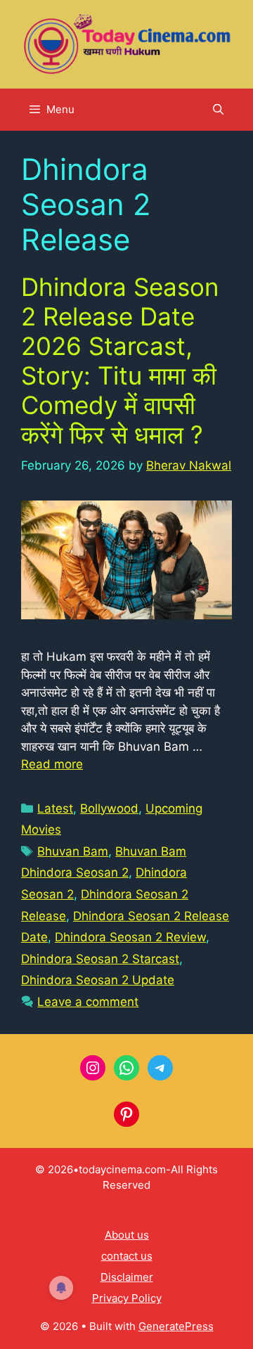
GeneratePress (176, 1326)
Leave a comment (87, 1002)
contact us (127, 1256)
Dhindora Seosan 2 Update (97, 980)
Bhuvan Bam (72, 851)
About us (127, 1234)
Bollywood (109, 808)
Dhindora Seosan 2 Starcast (100, 959)
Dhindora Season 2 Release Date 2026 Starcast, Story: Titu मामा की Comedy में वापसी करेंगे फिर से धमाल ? (120, 360)
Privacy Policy (127, 1298)
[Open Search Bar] (218, 110)
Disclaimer (126, 1277)
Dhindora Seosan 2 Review (130, 937)
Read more (52, 764)
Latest (55, 808)
